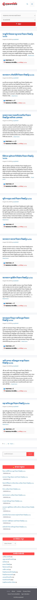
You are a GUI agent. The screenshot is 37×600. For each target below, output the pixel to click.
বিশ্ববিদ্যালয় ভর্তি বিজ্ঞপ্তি (9, 572)
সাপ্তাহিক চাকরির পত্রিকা (9, 582)
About (13, 591)
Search (30, 454)
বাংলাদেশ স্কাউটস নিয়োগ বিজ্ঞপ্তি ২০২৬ (18, 277)
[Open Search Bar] (27, 4)
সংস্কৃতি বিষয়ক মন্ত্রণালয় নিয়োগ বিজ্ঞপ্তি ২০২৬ (18, 35)
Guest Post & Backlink (14, 594)
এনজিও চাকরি (6, 557)
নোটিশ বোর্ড (6, 570)
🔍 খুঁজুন (18, 24)
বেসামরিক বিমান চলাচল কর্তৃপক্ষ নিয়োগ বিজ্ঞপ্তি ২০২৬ (17, 515)
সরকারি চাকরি (6, 580)
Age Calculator (25, 594)
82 (9, 444)
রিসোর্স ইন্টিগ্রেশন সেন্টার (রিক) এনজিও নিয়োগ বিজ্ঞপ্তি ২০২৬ (18, 483)
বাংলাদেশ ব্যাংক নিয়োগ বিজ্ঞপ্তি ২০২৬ (17, 239)
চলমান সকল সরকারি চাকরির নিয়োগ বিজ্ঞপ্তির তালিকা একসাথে (17, 116)
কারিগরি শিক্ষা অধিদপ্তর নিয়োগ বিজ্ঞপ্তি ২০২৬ (15, 527)
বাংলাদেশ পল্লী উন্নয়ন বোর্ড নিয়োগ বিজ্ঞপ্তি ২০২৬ (15, 521)
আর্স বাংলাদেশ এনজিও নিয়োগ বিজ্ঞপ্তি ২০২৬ (14, 495)
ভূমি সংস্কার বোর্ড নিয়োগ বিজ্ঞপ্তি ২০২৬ (17, 198)
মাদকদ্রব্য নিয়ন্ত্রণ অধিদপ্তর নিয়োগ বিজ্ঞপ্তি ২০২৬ (16, 319)
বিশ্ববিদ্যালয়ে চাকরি (8, 575)
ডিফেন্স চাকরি (6, 567)
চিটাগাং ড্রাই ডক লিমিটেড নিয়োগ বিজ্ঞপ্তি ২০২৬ (18, 157)
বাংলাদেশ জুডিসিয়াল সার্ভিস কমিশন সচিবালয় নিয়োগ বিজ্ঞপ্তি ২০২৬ (18, 508)
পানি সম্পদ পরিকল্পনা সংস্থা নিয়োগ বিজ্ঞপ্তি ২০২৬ (16, 362)
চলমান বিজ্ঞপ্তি (6, 565)
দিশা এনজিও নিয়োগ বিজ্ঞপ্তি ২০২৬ (11, 489)
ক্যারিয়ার (5, 562)
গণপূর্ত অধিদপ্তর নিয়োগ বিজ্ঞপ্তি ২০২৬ (12, 501)
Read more (31, 56)
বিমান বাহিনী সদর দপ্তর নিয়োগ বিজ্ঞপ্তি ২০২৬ (14, 471)
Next (12, 444)
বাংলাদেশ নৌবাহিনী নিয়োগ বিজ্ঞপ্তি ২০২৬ (18, 75)
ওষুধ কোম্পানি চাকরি (8, 559)
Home (8, 591)
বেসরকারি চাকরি (7, 577)
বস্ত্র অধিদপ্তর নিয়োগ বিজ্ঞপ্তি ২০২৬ (16, 403)
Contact (19, 591)
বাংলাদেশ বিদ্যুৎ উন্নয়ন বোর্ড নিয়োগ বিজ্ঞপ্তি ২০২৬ (15, 477)
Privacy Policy (26, 591)
